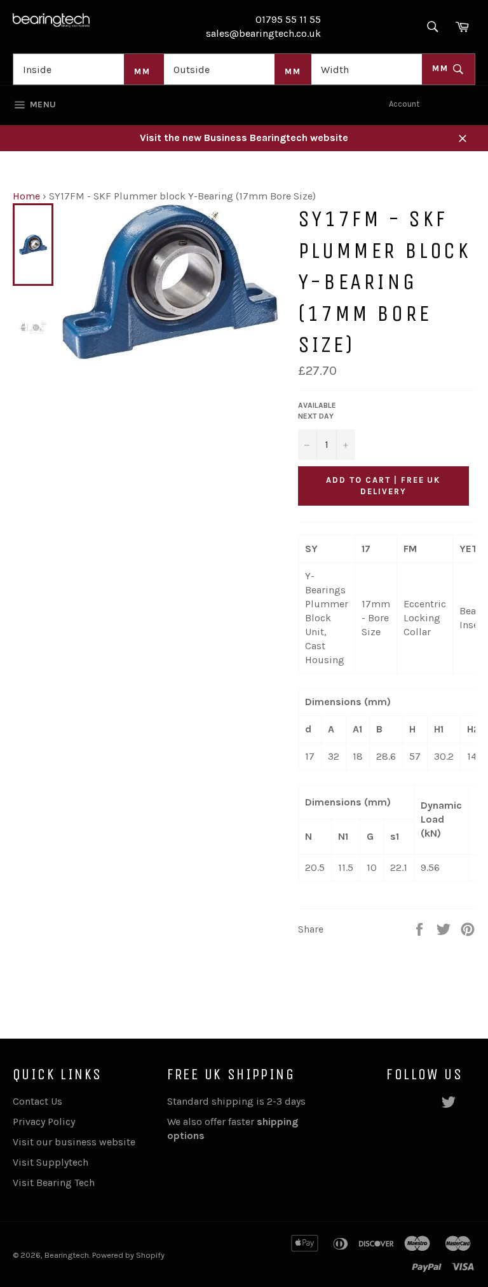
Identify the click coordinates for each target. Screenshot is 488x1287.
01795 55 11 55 (288, 19)
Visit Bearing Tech (54, 1182)
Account (404, 104)
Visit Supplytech (50, 1162)
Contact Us (37, 1101)
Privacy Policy (44, 1121)
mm (442, 68)
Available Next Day (317, 411)
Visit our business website (74, 1142)
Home (26, 196)
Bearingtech (66, 1255)
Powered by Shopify (128, 1255)
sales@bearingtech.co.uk (263, 33)
